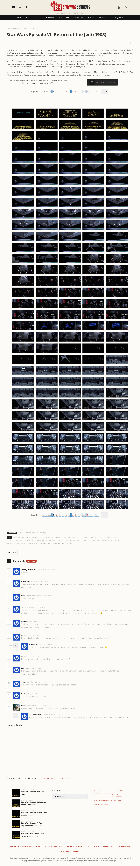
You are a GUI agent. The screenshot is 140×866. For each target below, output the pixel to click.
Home (19, 18)
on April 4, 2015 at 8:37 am (45, 644)
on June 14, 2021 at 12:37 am (39, 581)
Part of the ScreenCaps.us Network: (101, 791)
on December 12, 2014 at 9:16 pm (35, 682)
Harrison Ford (24, 540)
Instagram (22, 7)
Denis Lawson (100, 537)
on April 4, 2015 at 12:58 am (32, 635)
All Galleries (32, 18)
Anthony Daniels (32, 537)
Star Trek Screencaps (100, 805)
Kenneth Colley (64, 540)
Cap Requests (117, 18)
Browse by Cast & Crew (84, 18)
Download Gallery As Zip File (105, 82)
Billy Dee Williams (47, 537)
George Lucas (12, 540)
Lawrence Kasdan (88, 540)
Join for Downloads (117, 790)
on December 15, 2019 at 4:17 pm (35, 607)
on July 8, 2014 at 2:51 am (33, 694)
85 (84, 91)
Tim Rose (69, 543)
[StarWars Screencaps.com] (70, 6)
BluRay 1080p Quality (27, 533)
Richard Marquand (43, 543)
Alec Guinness (19, 537)
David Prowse (88, 537)
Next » (89, 91)
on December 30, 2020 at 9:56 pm (42, 596)
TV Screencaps (116, 801)
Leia (22, 668)
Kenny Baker (75, 540)
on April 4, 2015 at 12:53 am (32, 656)
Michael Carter (113, 540)
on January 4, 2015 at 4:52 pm (34, 668)
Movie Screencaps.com (101, 801)
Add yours (31, 561)
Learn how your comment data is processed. (54, 778)
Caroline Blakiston (63, 537)
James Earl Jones (50, 540)
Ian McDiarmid (37, 540)
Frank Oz (124, 537)
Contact (103, 18)
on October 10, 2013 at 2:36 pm (51, 715)
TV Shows (65, 18)
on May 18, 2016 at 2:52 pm (35, 621)
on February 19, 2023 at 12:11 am (45, 570)
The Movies (49, 18)
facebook (16, 7)
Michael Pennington (15, 543)
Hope (23, 705)
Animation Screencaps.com (116, 795)
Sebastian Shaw (59, 543)
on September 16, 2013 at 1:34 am (35, 706)
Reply (58, 570)
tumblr (28, 7)
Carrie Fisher (77, 537)
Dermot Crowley (113, 537)
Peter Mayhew (29, 543)
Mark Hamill (101, 540)
